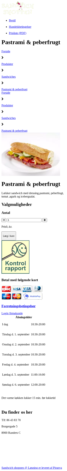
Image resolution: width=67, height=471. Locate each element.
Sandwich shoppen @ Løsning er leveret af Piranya (31, 467)
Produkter (7, 64)
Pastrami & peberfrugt (14, 89)
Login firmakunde (12, 313)
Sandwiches (8, 76)
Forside (5, 51)
